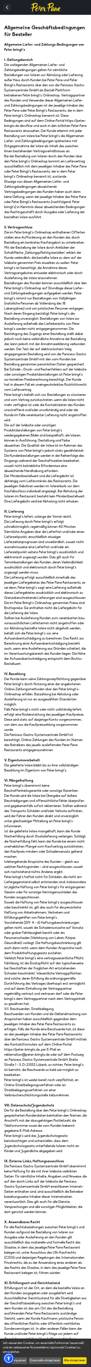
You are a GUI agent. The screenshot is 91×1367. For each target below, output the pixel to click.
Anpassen (19, 1360)
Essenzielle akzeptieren (45, 1360)
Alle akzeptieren (74, 1360)
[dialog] (45, 1353)
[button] (8, 1358)
